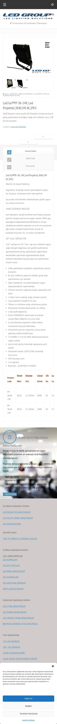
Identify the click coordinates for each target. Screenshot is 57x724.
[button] (52, 666)
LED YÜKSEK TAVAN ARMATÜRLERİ (18, 618)
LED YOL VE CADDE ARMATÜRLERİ (18, 518)
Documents (30, 166)
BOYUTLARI (30, 158)
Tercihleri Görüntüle (28, 713)
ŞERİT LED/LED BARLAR (13, 588)
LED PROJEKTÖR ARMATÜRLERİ (17, 512)
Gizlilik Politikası (28, 720)
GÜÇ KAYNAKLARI (11, 577)
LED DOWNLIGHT (10, 559)
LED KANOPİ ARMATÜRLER (14, 612)
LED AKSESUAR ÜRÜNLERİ (14, 583)
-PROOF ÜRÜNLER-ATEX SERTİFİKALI (20, 623)
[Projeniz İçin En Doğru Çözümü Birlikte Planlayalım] (10, 437)
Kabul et (28, 698)
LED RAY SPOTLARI (11, 565)
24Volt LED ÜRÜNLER (18, 127)
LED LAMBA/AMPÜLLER (13, 556)
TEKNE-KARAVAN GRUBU (14, 653)
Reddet (28, 706)
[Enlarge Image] (28, 39)
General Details (30, 151)
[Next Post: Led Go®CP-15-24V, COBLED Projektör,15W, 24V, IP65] (28, 142)
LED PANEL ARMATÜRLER (14, 571)
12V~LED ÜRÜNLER (11, 641)
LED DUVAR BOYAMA (12, 524)
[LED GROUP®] (28, 18)
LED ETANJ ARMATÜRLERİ (14, 606)
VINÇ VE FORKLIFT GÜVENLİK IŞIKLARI (20, 538)
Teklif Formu (10, 494)
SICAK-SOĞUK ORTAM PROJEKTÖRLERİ (20, 658)
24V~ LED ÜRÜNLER (11, 647)
